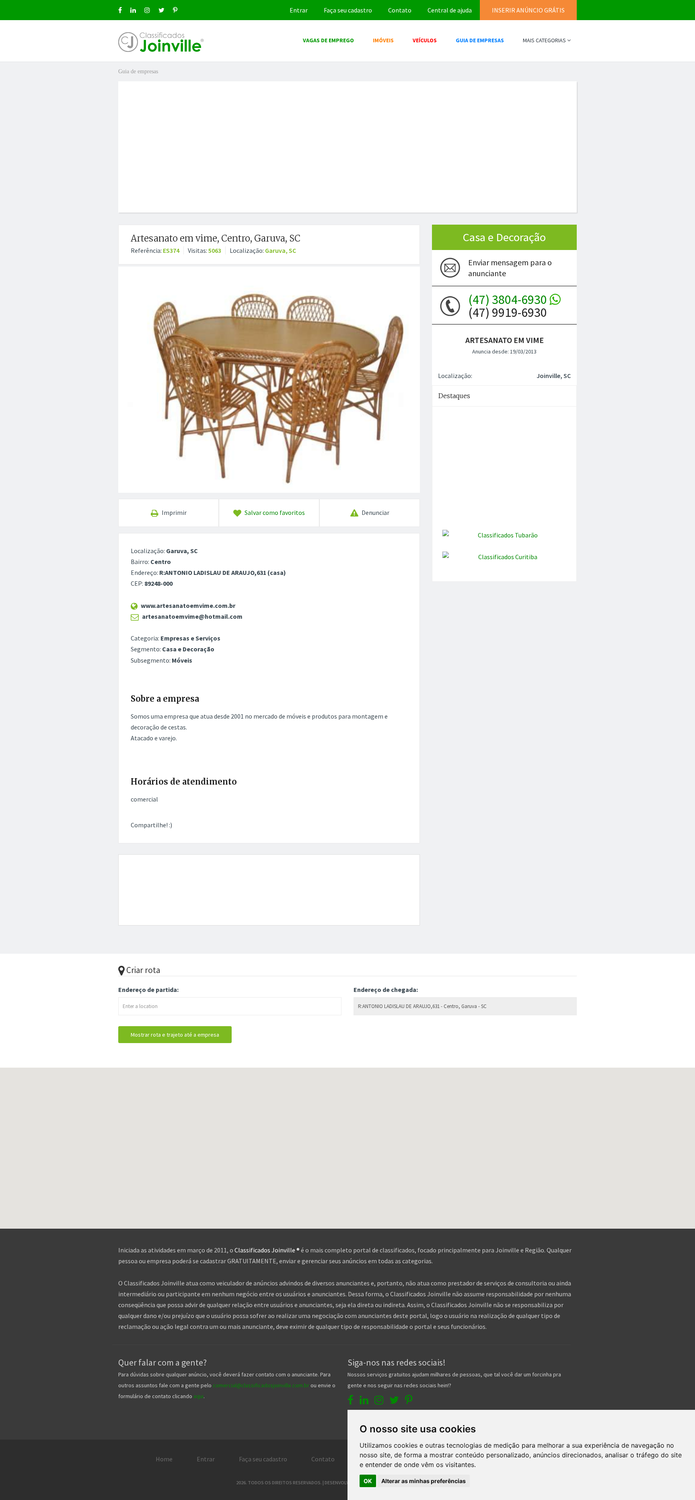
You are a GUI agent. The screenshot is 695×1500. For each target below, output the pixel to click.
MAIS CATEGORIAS (545, 40)
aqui (198, 1396)
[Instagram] (147, 10)
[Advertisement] (347, 137)
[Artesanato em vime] (269, 380)
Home (164, 1459)
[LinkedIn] (133, 10)
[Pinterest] (175, 10)
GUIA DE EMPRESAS (480, 40)
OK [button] (368, 1480)
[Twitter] (161, 10)
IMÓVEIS (383, 40)
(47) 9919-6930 (508, 305)
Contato (399, 10)
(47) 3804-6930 (508, 299)
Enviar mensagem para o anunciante (510, 267)
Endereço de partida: (148, 990)
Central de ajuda (450, 10)
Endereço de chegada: (386, 990)
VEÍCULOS (425, 40)
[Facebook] (120, 10)
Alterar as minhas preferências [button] (423, 1480)
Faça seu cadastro (348, 10)
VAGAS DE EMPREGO (328, 40)
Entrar (299, 10)
